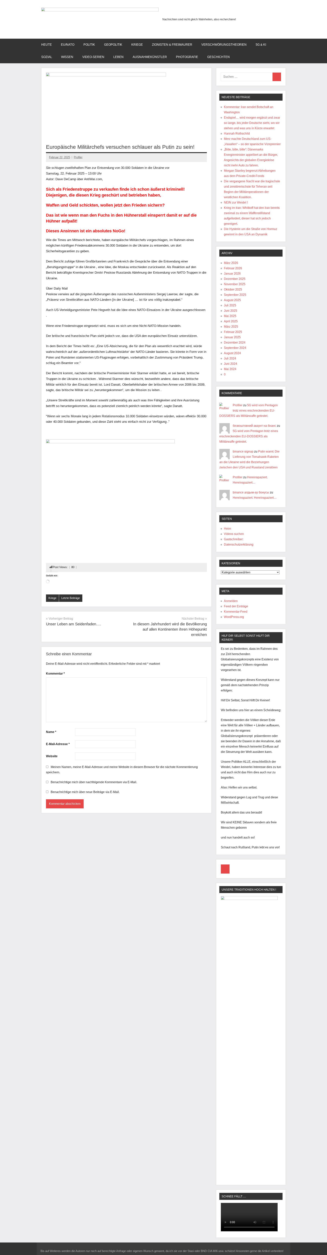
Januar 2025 (232, 337)
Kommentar (55, 673)
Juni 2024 (230, 363)
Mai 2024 (230, 369)
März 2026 (231, 263)
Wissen (67, 57)
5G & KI (261, 44)
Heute (46, 44)
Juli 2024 (230, 358)
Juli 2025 (230, 305)
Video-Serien (93, 57)
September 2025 (235, 294)
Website (52, 756)
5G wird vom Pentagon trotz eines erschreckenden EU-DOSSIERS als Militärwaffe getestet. (248, 410)
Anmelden (231, 601)
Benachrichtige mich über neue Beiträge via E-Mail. (85, 792)
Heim (227, 528)
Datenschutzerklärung (238, 544)
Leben (118, 57)
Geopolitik (113, 44)
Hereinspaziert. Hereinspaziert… (255, 497)
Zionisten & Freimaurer (172, 44)
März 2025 (231, 326)
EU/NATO (67, 44)
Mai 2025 (230, 316)
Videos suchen (234, 534)
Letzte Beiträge (70, 598)
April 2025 (231, 321)
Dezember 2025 (234, 278)
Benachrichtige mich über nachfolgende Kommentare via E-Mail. (94, 782)
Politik (89, 44)
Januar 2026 (232, 273)
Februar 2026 (233, 268)
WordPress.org (234, 616)
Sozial (46, 57)
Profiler (78, 157)
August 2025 (232, 300)
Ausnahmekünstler (150, 57)
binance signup (243, 451)
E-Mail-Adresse (58, 744)
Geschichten (218, 57)
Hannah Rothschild (237, 133)
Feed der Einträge (236, 606)
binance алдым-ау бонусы (251, 492)
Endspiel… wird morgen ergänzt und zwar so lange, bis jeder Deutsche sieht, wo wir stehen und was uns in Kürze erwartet (252, 123)
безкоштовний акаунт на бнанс (254, 425)
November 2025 (234, 284)
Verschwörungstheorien (224, 44)
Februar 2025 (233, 332)
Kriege (137, 44)
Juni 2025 (230, 310)
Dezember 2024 (234, 342)
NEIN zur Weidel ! (236, 202)
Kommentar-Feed (235, 611)
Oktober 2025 (233, 289)
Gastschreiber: (233, 539)
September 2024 (235, 347)
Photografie (187, 57)
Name (51, 732)
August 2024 (232, 353)
